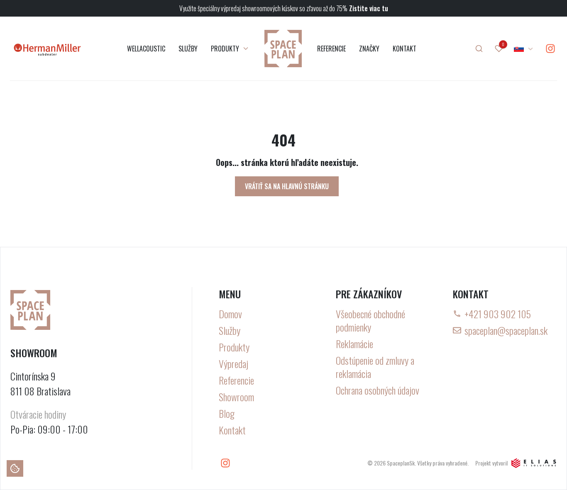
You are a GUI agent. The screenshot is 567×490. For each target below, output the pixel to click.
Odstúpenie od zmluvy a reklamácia (375, 367)
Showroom (236, 396)
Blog (227, 413)
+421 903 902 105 (497, 313)
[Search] (479, 49)
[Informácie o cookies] (15, 468)
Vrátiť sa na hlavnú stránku (287, 186)
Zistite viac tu (368, 8)
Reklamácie (354, 343)
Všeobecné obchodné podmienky (370, 320)
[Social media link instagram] (550, 48)
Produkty (234, 346)
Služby (229, 330)
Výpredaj (233, 363)
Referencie (236, 380)
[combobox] (524, 48)
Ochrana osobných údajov (377, 390)
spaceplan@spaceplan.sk (505, 330)
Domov (230, 313)
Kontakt (232, 429)
